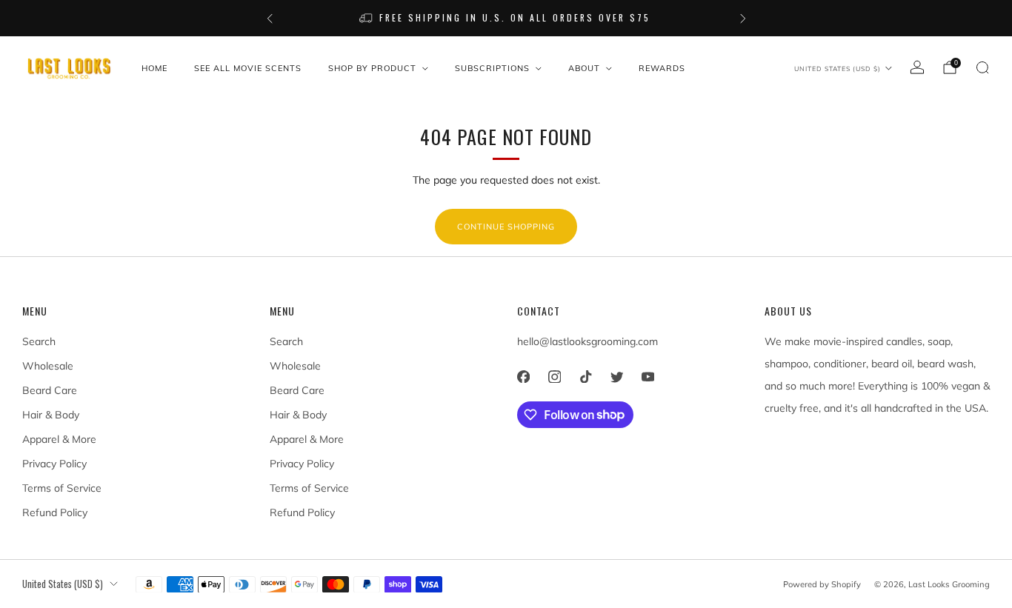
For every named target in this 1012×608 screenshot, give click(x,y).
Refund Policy (54, 512)
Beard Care (49, 390)
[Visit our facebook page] (523, 376)
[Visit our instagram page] (554, 376)
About (584, 68)
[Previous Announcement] (269, 18)
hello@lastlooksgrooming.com (587, 341)
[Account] (917, 67)
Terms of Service (61, 488)
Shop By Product (372, 68)
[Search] (982, 67)
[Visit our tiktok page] (585, 376)
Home (154, 68)
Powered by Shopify (822, 584)
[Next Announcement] (743, 18)
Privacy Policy (54, 463)
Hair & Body (50, 414)
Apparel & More (59, 439)
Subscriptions (492, 68)
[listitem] (506, 18)
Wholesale (47, 366)
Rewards (662, 68)
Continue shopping (506, 226)
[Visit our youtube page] (647, 376)
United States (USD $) (837, 68)
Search (39, 341)
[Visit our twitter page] (616, 376)
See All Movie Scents (248, 68)
